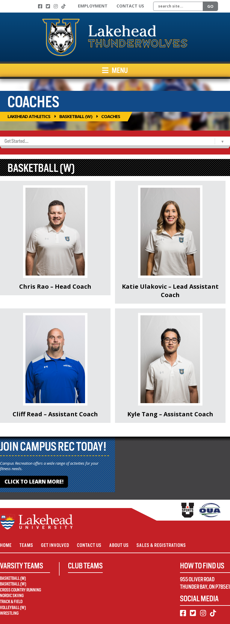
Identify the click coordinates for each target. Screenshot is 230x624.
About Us (119, 545)
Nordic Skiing (12, 595)
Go (210, 6)
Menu (119, 70)
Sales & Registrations (161, 545)
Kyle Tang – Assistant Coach (170, 414)
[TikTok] (63, 6)
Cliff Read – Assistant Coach (55, 414)
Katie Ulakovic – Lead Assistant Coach (170, 290)
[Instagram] (56, 6)
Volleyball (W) (13, 607)
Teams (26, 545)
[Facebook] (40, 6)
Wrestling (9, 613)
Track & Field (11, 601)
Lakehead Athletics (28, 116)
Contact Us (130, 6)
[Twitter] (48, 6)
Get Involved (55, 545)
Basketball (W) (75, 116)
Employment (93, 6)
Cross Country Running (20, 590)
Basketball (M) (13, 578)
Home (6, 545)
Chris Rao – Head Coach (55, 286)
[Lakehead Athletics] (115, 37)
